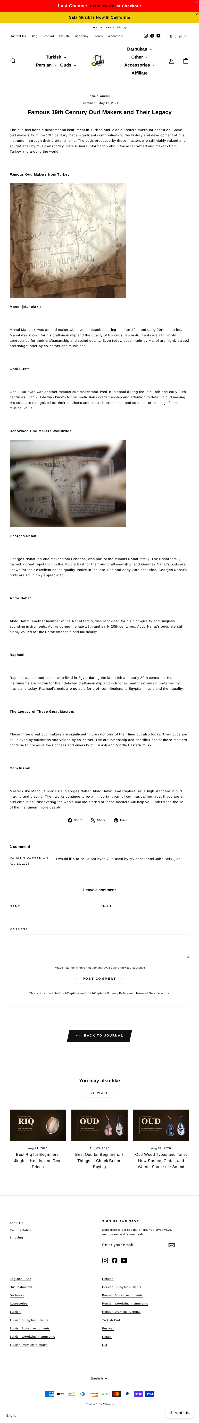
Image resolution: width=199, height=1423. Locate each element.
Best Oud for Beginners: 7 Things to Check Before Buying (99, 1160)
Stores (98, 36)
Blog (34, 36)
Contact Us (18, 36)
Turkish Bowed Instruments (30, 1328)
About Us (16, 1223)
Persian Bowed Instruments (122, 1295)
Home (91, 96)
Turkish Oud (111, 1320)
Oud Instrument (21, 1287)
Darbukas (137, 49)
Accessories (137, 65)
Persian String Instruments (121, 1287)
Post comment (99, 978)
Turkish (54, 57)
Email (106, 906)
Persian (44, 65)
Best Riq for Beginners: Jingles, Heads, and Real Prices (38, 1160)
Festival (48, 36)
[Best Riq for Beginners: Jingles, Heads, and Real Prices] (38, 1125)
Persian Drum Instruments (121, 1311)
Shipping (16, 1237)
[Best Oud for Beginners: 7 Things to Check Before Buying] (99, 1125)
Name (15, 906)
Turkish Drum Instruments (29, 1345)
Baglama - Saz (20, 1279)
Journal (104, 96)
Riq (104, 1345)
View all (99, 1093)
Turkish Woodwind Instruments (32, 1336)
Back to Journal (103, 1036)
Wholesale (115, 36)
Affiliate (64, 36)
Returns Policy (20, 1230)
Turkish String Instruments (29, 1320)
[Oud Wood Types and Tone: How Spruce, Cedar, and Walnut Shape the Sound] (161, 1125)
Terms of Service (148, 993)
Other (137, 57)
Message (19, 929)
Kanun (107, 1336)
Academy (82, 36)
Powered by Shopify (99, 1404)
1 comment (88, 103)
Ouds (66, 65)
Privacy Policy (117, 993)
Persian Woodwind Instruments (125, 1303)
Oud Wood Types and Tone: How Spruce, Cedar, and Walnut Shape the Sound (161, 1160)
